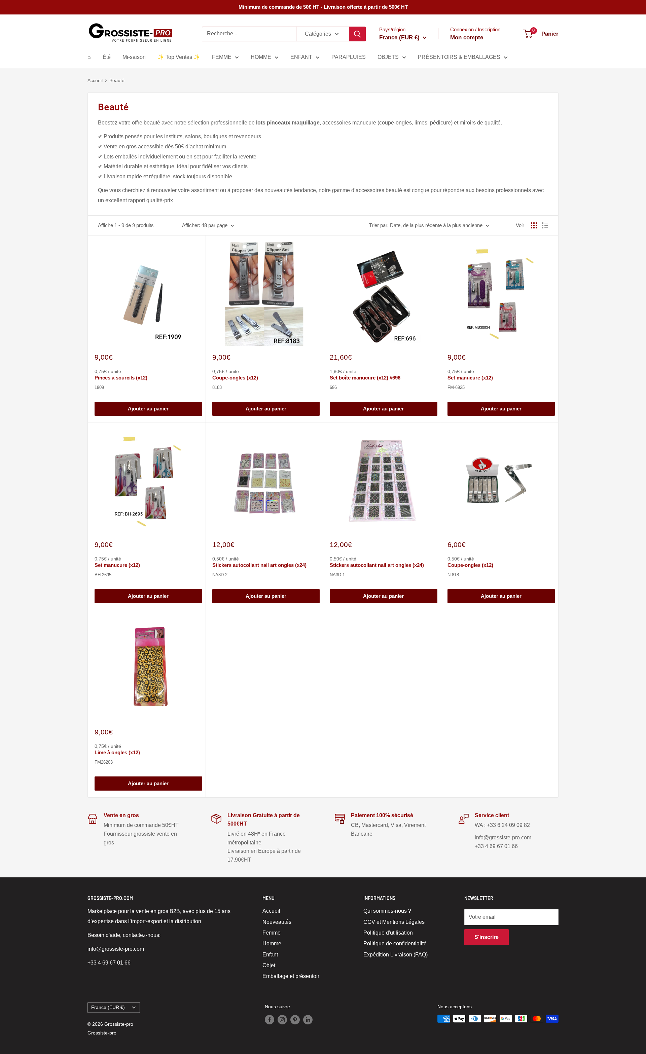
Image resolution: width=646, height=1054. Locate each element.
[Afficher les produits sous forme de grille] (534, 225)
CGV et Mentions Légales (394, 922)
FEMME (221, 57)
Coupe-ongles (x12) (235, 377)
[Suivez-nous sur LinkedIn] (308, 1019)
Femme (271, 933)
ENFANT (301, 57)
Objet (268, 965)
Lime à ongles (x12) (117, 752)
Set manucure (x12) (470, 377)
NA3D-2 (219, 574)
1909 (99, 387)
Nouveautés (276, 922)
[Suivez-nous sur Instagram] (282, 1019)
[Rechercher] (357, 34)
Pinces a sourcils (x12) (121, 377)
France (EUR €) (108, 1007)
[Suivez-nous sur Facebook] (269, 1019)
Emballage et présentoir (290, 976)
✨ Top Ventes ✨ (178, 57)
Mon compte (466, 37)
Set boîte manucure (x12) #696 (365, 377)
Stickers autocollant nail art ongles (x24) (259, 565)
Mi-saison (134, 57)
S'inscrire (486, 937)
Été (107, 57)
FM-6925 (456, 387)
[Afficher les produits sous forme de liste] (545, 225)
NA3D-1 (337, 574)
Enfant (270, 954)
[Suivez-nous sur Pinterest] (295, 1019)
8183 (217, 387)
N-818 (453, 574)
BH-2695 (103, 574)
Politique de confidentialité (395, 943)
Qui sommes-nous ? (387, 911)
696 (333, 387)
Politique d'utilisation (388, 933)
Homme (271, 943)
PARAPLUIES (348, 57)
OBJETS (388, 57)
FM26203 (104, 762)
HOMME (261, 57)
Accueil (95, 80)
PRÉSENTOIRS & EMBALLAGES (459, 57)
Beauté (116, 80)
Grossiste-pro (101, 1032)
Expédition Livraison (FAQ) (395, 954)
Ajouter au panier (148, 408)
